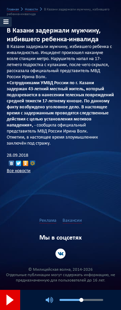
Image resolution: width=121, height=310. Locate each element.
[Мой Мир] (32, 163)
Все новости (19, 170)
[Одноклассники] (25, 163)
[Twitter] (18, 163)
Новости (31, 9)
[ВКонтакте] (11, 163)
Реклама (47, 220)
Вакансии (72, 220)
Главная (13, 9)
